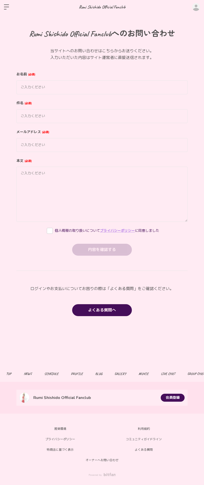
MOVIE (144, 374)
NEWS (28, 374)
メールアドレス (32, 132)
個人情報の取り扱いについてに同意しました (107, 230)
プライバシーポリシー (117, 230)
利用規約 (144, 429)
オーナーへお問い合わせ (102, 460)
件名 (23, 103)
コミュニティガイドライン (144, 439)
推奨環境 (60, 429)
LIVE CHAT (168, 374)
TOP (8, 374)
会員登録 (173, 397)
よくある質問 (144, 450)
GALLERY (120, 374)
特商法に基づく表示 (60, 450)
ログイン (196, 7)
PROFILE (77, 374)
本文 (23, 160)
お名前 (25, 74)
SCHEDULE (51, 374)
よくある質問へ (102, 310)
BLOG (98, 374)
